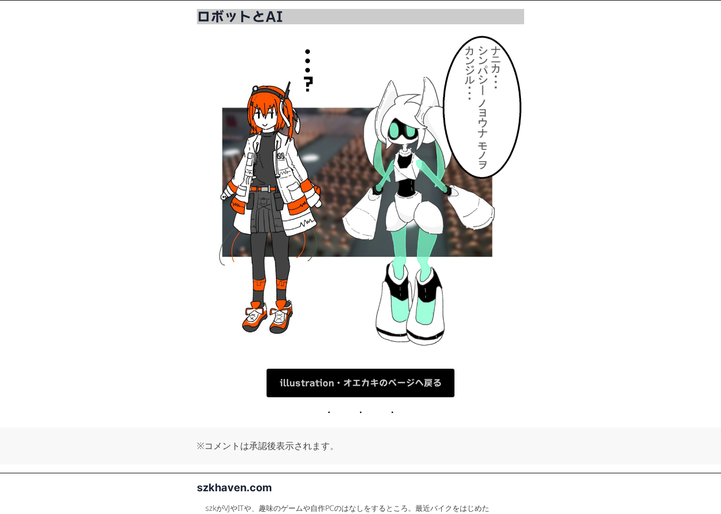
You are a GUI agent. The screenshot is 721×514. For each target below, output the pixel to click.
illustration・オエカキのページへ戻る (361, 382)
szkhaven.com (234, 487)
